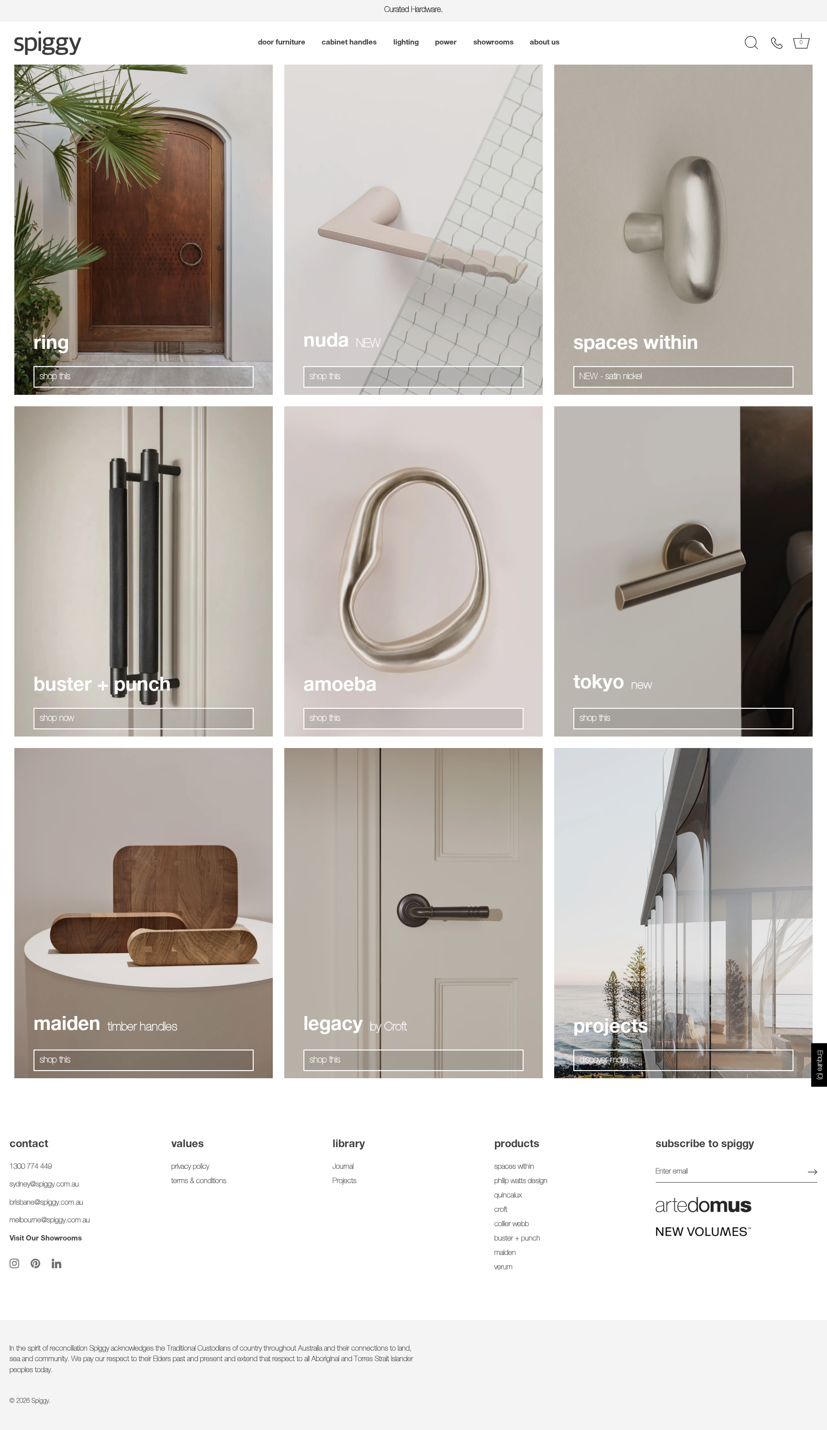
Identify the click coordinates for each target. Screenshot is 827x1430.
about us (544, 42)
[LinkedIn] (56, 1263)
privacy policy (190, 1167)
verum (503, 1267)
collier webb (511, 1224)
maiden (505, 1253)
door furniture (281, 42)
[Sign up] (812, 1172)
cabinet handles (349, 42)
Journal (343, 1167)
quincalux (508, 1195)
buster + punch (517, 1238)
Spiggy (40, 1401)
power (446, 42)
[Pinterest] (35, 1263)
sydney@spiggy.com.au (44, 1184)
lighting (406, 42)
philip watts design (521, 1181)
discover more (604, 1060)
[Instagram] (14, 1263)
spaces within (514, 1167)
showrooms (493, 42)
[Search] (751, 43)
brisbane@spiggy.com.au (46, 1203)
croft (500, 1210)
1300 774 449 (31, 1167)
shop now (57, 719)
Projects (345, 1181)
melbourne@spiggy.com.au (50, 1220)
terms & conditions (198, 1181)
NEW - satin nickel (611, 377)
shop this (55, 377)
